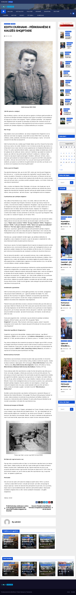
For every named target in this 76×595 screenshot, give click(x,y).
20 (69, 159)
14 (71, 156)
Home (68, 592)
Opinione (13, 23)
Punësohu (40, 15)
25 (63, 162)
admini (17, 522)
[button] (70, 13)
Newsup (22, 592)
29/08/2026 (65, 226)
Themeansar (29, 592)
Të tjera (30, 15)
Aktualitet (20, 11)
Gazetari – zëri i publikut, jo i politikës (28, 541)
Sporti (22, 15)
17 (61, 159)
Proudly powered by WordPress (8, 592)
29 (74, 162)
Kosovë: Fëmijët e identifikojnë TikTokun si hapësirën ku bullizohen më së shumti (39, 507)
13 (69, 156)
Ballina (10, 11)
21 (71, 159)
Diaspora (47, 11)
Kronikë (38, 11)
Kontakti (73, 592)
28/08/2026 (65, 267)
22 (74, 159)
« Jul (61, 169)
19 (66, 159)
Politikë (29, 11)
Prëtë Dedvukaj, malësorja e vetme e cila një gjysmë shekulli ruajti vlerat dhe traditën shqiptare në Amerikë (17, 508)
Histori (13, 15)
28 (71, 162)
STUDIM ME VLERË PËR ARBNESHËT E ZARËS (68, 105)
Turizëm (5, 15)
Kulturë (56, 11)
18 (63, 159)
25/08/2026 (65, 389)
